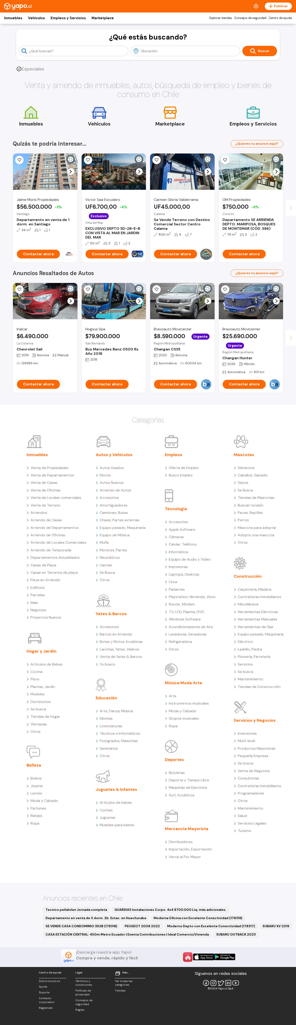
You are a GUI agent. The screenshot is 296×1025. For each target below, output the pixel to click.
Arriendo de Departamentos (55, 527)
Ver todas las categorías (124, 983)
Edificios (38, 587)
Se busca (38, 709)
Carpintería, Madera (254, 589)
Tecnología (176, 509)
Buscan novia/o (250, 505)
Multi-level (246, 740)
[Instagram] (213, 983)
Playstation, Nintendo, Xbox (192, 596)
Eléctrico (245, 641)
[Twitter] (221, 983)
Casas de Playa (43, 565)
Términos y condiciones (83, 983)
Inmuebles (13, 18)
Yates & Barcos (111, 614)
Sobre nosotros (49, 981)
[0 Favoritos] (156, 160)
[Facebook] (206, 983)
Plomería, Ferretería (254, 656)
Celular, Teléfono (183, 544)
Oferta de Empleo (184, 467)
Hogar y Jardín (41, 651)
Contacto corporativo (47, 1000)
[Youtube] (235, 983)
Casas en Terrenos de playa (54, 572)
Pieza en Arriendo (45, 579)
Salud (242, 815)
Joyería (37, 785)
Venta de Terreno (45, 505)
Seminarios (109, 748)
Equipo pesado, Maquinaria (122, 527)
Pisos (35, 679)
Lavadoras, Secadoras (188, 634)
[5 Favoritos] (19, 160)
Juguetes (107, 817)
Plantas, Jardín (43, 686)
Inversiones (247, 733)
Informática (178, 551)
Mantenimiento (250, 679)
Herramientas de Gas (255, 626)
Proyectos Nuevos (46, 617)
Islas (34, 602)
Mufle (104, 542)
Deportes (174, 759)
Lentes (36, 793)
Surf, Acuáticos (181, 795)
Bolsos (36, 778)
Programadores (251, 793)
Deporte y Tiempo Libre (189, 780)
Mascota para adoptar (257, 527)
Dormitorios (41, 701)
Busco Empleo (181, 475)
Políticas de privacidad (83, 992)
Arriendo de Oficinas (48, 535)
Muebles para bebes (117, 824)
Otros (35, 731)
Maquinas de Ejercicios (188, 787)
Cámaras (176, 536)
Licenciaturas (111, 726)
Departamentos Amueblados (55, 557)
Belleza (34, 765)
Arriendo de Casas (46, 520)
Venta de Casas (44, 482)
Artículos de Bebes (46, 664)
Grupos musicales (184, 718)
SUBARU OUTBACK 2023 (236, 934)
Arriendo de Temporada (51, 550)
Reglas (79, 1010)
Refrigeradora (180, 641)
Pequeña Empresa (253, 755)
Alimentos (246, 467)
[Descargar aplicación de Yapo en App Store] (203, 957)
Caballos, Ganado (253, 475)
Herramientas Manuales (257, 619)
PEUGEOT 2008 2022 (142, 926)
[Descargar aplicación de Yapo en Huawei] (187, 957)
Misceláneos (248, 604)
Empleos (173, 454)
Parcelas (38, 594)
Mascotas (244, 454)
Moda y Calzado (44, 800)
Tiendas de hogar (45, 716)
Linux (173, 581)
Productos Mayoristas (256, 748)
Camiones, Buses (114, 512)
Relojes (36, 815)
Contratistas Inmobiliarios (259, 596)
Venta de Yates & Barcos (121, 656)
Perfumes (38, 808)
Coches (106, 810)
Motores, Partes (113, 550)
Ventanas (39, 724)
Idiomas (106, 718)
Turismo (244, 830)
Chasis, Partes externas (119, 520)
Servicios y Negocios (255, 720)
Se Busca (107, 572)
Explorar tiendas (221, 18)
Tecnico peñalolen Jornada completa (76, 910)
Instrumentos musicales (189, 703)
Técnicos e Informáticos (120, 733)
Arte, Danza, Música (116, 711)
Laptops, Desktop (184, 574)
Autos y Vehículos (114, 454)
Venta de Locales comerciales (56, 497)
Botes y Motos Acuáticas (121, 641)
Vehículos (36, 18)
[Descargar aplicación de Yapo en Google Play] (224, 957)
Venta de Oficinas (46, 490)
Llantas (106, 565)
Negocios (38, 610)
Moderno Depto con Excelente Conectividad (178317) (211, 926)
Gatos (243, 482)
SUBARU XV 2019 (275, 926)
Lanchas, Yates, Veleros (119, 649)
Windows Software (185, 619)
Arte (172, 696)
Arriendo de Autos (115, 490)
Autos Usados (112, 467)
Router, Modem (182, 604)
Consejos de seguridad (250, 18)
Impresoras (178, 566)
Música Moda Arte (183, 683)
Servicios (245, 664)
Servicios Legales (252, 823)
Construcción (248, 576)
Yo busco (107, 664)
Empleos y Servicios (68, 18)
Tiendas (120, 990)
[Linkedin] (228, 983)
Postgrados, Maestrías (119, 740)
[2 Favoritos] (225, 160)
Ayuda (43, 986)
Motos (105, 475)
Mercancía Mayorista (186, 829)
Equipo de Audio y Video (190, 559)
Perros (243, 520)
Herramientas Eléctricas (258, 611)
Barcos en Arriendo (116, 634)
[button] (70, 171)
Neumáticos (110, 557)
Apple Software (182, 529)
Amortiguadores (113, 505)
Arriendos (39, 512)
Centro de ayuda (280, 18)
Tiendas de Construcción (259, 686)
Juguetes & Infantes (116, 789)
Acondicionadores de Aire (191, 626)
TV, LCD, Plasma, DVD (186, 611)
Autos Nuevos (111, 482)
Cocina (36, 671)
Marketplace (103, 18)
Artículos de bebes (116, 802)
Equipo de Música (115, 535)
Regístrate (45, 1008)
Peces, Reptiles (250, 512)
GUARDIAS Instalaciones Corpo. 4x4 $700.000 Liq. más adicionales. (170, 910)
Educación (106, 698)
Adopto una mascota (256, 535)
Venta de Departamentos (52, 475)
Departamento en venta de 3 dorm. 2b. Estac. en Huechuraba (96, 918)
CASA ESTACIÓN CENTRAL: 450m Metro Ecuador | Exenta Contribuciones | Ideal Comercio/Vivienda (127, 934)
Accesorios (109, 497)
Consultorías (248, 778)
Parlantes (177, 589)
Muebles (38, 694)
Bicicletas (177, 772)
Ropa (35, 823)
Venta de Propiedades (49, 467)
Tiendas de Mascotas (256, 497)
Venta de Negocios (254, 770)
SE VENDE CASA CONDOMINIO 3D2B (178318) (81, 926)
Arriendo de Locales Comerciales (58, 542)
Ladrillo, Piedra (250, 649)
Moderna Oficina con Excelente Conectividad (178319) (198, 918)
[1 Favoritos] (88, 160)
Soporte (44, 992)
